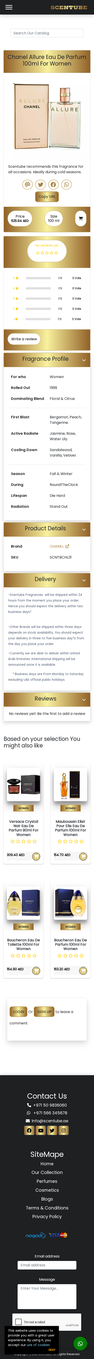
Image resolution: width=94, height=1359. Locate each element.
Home (47, 1164)
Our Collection (47, 1172)
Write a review (24, 339)
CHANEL (57, 546)
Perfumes (47, 1181)
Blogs (47, 1199)
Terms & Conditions (47, 1208)
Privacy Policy (47, 1217)
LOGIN (18, 1011)
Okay (51, 1350)
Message (47, 1279)
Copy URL (47, 196)
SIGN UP (44, 1011)
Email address (47, 1256)
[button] (10, 116)
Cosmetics (47, 1190)
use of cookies (38, 1345)
